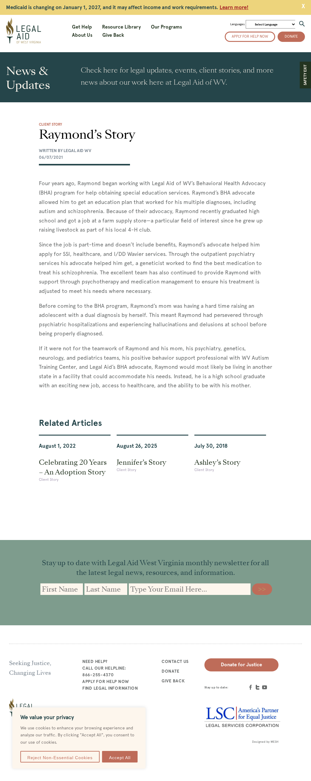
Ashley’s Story (217, 462)
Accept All (120, 757)
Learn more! (234, 7)
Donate (291, 36)
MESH (275, 741)
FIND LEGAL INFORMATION (110, 688)
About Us (82, 35)
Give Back (113, 35)
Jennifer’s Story (141, 462)
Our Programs (166, 27)
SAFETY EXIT (305, 75)
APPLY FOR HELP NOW (105, 681)
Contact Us (175, 661)
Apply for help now (250, 36)
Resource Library (121, 27)
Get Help (82, 27)
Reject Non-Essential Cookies (60, 757)
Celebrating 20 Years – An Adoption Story (73, 467)
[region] (79, 738)
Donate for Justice (241, 664)
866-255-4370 (98, 674)
